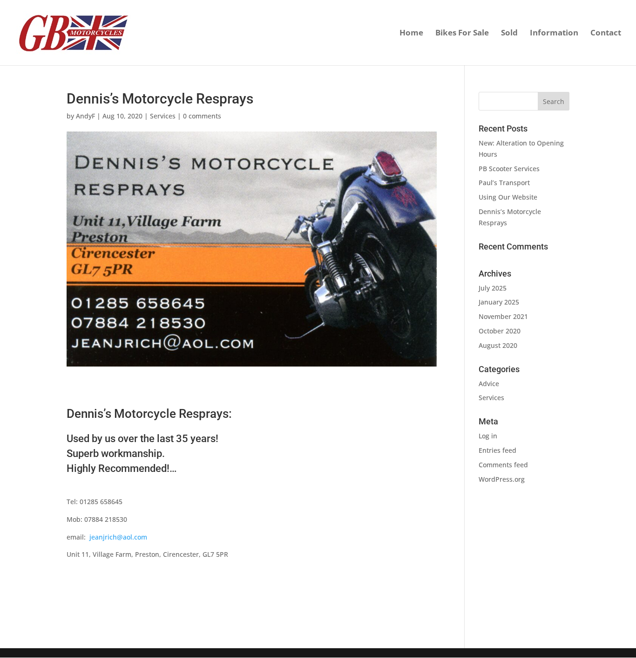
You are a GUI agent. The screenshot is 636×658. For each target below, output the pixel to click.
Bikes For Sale (462, 33)
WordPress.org (502, 479)
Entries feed (497, 450)
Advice (489, 383)
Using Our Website (508, 197)
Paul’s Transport (504, 182)
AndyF (85, 115)
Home (411, 33)
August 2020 (498, 345)
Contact (605, 33)
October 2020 (500, 330)
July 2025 (493, 288)
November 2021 (503, 316)
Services (163, 115)
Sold (509, 33)
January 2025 (499, 302)
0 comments (202, 115)
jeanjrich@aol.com (118, 537)
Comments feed (503, 464)
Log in (488, 435)
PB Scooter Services (509, 168)
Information (554, 33)
